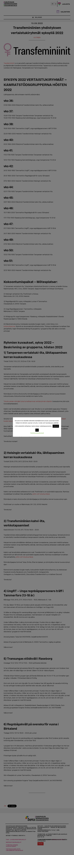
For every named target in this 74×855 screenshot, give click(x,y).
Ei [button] (37, 430)
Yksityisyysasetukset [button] (37, 433)
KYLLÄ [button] (56, 426)
